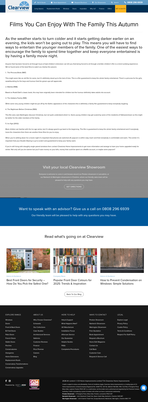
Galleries (36, 338)
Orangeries (9, 353)
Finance (101, 9)
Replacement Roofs (53, 9)
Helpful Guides (67, 342)
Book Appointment (60, 2)
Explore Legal (122, 320)
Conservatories (11, 349)
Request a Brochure (96, 338)
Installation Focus (68, 331)
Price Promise (38, 349)
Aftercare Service (68, 335)
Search (116, 2)
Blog (35, 357)
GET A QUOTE (121, 9)
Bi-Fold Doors (10, 331)
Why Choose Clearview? (42, 320)
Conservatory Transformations (16, 364)
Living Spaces (39, 9)
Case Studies (38, 331)
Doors (74, 9)
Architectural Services (41, 335)
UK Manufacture (67, 327)
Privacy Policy (122, 323)
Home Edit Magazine (97, 342)
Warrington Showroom (97, 327)
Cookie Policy (122, 327)
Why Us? (93, 9)
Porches (8, 346)
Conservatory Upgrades (14, 368)
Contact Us (93, 346)
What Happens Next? (69, 323)
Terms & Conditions (124, 331)
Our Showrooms (100, 2)
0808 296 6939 (135, 2)
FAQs (63, 346)
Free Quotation (95, 331)
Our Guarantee (67, 338)
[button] (74, 186)
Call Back (92, 349)
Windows (66, 9)
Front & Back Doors (12, 327)
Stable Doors (10, 342)
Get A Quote (41, 2)
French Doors (10, 338)
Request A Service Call (98, 357)
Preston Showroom (96, 320)
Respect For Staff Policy (126, 335)
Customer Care (95, 353)
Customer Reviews (40, 342)
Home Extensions (12, 357)
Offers (110, 9)
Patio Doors (9, 335)
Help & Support (67, 320)
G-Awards (37, 323)
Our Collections (39, 327)
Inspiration (83, 9)
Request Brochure (81, 2)
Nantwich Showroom (97, 323)
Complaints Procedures (70, 349)
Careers (36, 353)
